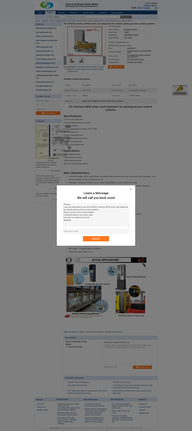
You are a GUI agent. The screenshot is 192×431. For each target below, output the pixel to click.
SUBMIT (96, 238)
